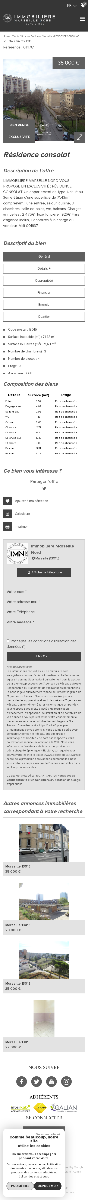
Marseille (47, 36)
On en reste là (46, 1134)
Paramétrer (20, 1186)
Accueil (7, 36)
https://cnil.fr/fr (47, 725)
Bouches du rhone (31, 36)
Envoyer (44, 656)
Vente (16, 36)
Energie (44, 304)
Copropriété (44, 280)
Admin (77, 1171)
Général (44, 256)
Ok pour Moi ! (48, 1186)
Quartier (44, 316)
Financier (44, 292)
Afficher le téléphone (46, 572)
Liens (68, 1171)
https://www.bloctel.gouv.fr (53, 755)
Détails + (44, 268)
